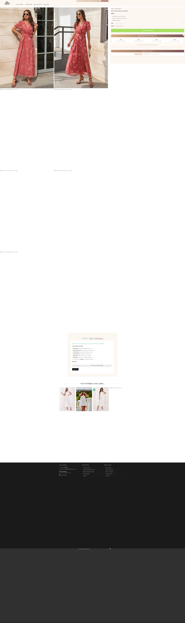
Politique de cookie (86, 467)
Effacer (183, 22)
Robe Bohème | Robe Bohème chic (139, 54)
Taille (112, 23)
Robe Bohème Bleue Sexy (148, 54)
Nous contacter (108, 467)
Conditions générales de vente (89, 469)
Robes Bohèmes (19, 4)
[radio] (116, 23)
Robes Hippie (46, 4)
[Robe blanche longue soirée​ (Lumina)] (118, 423)
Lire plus (75, 369)
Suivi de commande (109, 469)
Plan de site (108, 475)
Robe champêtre (118, 8)
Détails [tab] (91, 338)
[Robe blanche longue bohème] (67, 399)
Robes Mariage (28, 4)
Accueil (112, 8)
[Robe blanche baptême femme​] (101, 399)
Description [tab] (85, 338)
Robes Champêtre (38, 4)
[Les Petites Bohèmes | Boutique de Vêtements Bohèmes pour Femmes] (8, 2)
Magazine (85, 475)
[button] (176, 4)
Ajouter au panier (147, 30)
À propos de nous (109, 473)
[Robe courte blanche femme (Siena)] (84, 399)
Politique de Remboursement (88, 471)
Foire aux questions (109, 471)
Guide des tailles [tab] (99, 338)
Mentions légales (86, 473)
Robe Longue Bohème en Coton (157, 54)
